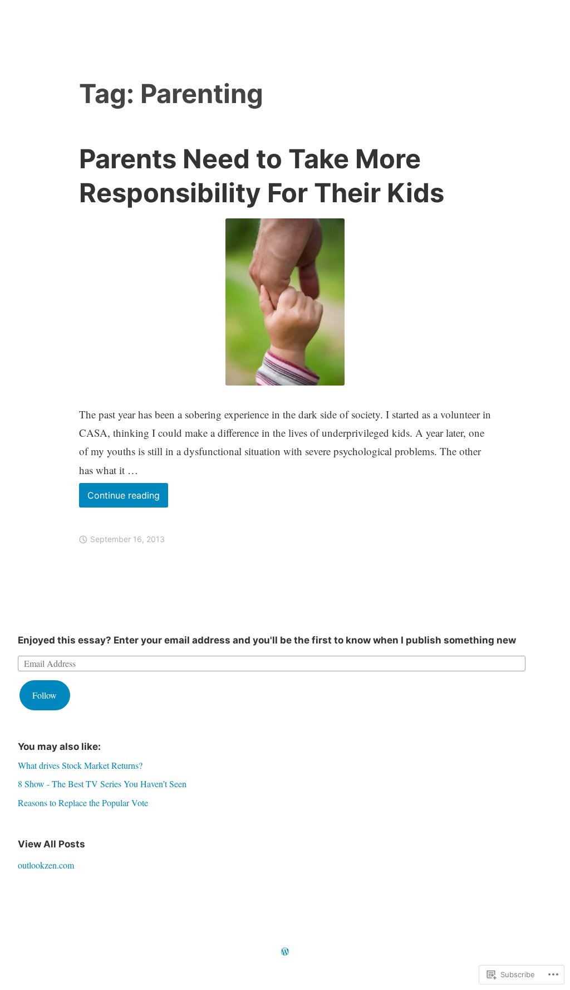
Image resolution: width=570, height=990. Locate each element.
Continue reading (119, 498)
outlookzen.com (46, 865)
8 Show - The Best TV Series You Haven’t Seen (102, 783)
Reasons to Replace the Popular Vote (83, 802)
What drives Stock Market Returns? (80, 765)
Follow (44, 695)
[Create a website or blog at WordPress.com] (285, 952)
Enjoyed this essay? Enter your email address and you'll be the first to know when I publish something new (267, 640)
